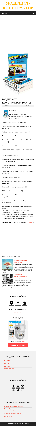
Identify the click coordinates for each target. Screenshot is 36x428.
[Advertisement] (18, 33)
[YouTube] (24, 303)
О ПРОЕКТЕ (7, 360)
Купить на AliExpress (18, 345)
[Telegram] (11, 303)
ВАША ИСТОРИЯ (9, 369)
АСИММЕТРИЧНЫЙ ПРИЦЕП (12, 413)
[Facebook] (18, 303)
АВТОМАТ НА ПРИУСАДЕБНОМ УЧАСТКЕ (20, 276)
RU (15, 313)
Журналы (30, 105)
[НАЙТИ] (34, 13)
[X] (18, 390)
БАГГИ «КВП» (8, 416)
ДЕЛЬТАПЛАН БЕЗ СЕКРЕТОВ (20, 261)
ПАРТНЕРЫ (7, 363)
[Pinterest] (18, 386)
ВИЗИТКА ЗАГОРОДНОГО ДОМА (13, 406)
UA (21, 313)
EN (18, 313)
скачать (31, 222)
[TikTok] (22, 390)
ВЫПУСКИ (7, 366)
